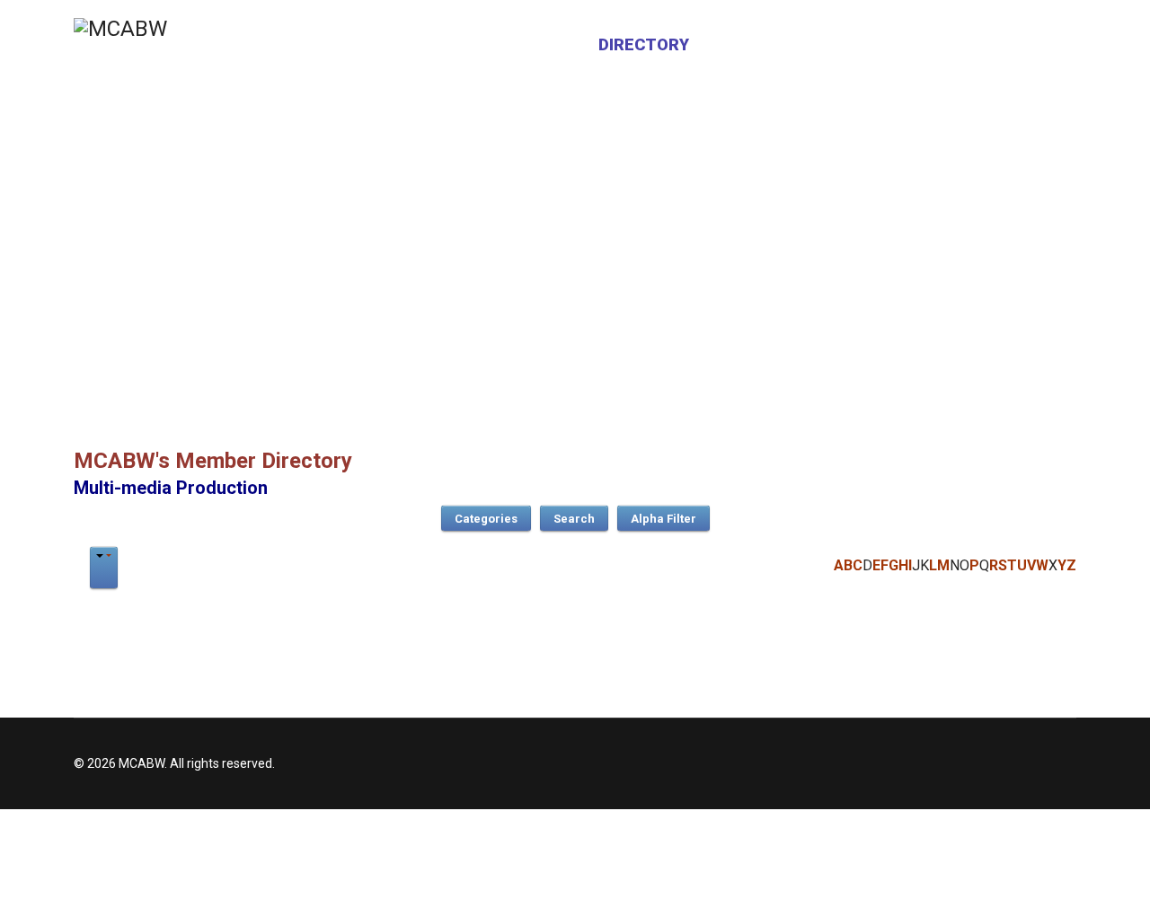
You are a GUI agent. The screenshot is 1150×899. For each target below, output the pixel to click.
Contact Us (878, 44)
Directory (643, 44)
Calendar (758, 44)
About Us (531, 44)
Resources (1005, 44)
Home (440, 44)
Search (574, 518)
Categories (486, 518)
